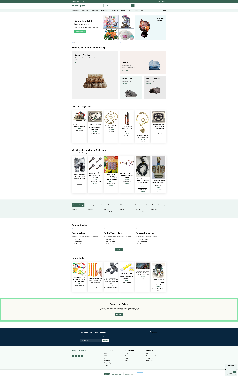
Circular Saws (79, 130)
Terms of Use (149, 360)
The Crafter (77, 239)
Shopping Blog (107, 363)
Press (126, 358)
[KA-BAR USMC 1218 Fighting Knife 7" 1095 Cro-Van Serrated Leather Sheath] (126, 126)
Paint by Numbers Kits (79, 285)
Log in (158, 1)
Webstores (127, 360)
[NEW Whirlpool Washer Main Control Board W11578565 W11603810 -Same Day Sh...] (95, 126)
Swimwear (79, 184)
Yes (143, 278)
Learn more (140, 372)
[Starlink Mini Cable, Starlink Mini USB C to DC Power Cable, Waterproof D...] (111, 277)
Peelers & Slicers (95, 287)
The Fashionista (110, 244)
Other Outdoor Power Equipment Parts (142, 189)
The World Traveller (142, 239)
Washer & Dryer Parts (95, 133)
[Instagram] (82, 356)
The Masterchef (78, 241)
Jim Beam (158, 189)
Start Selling (119, 314)
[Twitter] (76, 356)
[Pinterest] (79, 356)
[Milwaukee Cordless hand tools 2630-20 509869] (79, 126)
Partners (127, 355)
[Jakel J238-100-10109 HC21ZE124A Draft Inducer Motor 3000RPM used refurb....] (158, 277)
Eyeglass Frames (127, 181)
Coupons (136, 10)
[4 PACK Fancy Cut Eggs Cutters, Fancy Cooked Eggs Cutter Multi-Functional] (95, 277)
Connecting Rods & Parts (95, 181)
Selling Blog (107, 360)
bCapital (127, 363)
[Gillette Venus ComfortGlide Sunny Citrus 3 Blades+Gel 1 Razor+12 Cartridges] (111, 174)
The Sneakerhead (110, 241)
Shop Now (77, 62)
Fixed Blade (127, 135)
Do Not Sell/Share (128, 374)
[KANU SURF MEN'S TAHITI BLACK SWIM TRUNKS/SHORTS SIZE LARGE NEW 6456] (79, 174)
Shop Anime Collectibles (80, 31)
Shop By (164, 10)
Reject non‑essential (117, 374)
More (142, 10)
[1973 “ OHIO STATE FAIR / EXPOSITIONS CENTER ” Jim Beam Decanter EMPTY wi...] (158, 174)
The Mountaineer (142, 241)
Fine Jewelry (111, 131)
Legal (126, 353)
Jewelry (129, 10)
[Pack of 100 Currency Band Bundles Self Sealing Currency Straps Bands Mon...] (126, 277)
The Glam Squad (110, 239)
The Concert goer (142, 244)
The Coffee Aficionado (80, 244)
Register (164, 1)
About (105, 353)
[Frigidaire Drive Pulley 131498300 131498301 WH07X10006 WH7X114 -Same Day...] (158, 126)
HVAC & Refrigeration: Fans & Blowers (158, 289)
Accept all (107, 374)
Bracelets (143, 141)
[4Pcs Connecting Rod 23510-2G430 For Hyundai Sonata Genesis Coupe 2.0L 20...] (95, 174)
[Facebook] (73, 356)
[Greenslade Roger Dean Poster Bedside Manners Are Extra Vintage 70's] (142, 277)
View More (119, 249)
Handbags (123, 10)
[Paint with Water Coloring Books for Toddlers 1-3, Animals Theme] (79, 277)
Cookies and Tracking (151, 355)
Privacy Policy (149, 358)
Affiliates (106, 355)
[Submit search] (132, 5)
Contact (106, 365)
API (104, 358)
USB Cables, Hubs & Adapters (111, 287)
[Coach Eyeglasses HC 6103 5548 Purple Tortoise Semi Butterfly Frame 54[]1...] (126, 174)
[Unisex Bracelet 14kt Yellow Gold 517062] (142, 126)
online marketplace (111, 308)
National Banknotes (127, 282)
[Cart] (164, 5)
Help (84, 1)
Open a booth (125, 310)
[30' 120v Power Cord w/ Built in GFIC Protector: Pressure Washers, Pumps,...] (142, 174)
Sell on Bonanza (75, 1)
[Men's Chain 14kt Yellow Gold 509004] (111, 126)
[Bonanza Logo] (79, 5)
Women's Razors (111, 183)
